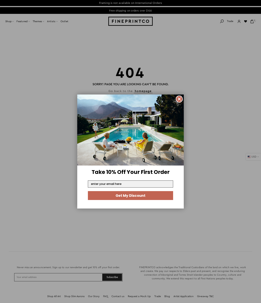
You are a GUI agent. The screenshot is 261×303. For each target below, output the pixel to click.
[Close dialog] (179, 99)
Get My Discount (130, 195)
